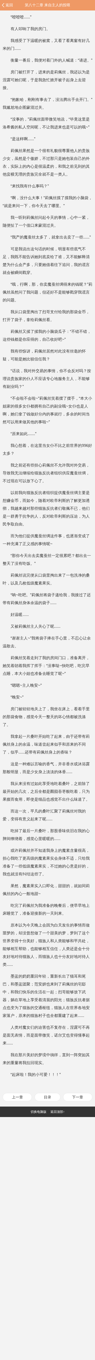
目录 (47, 1097)
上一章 (17, 1097)
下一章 (77, 1097)
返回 (9, 5)
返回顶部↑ (57, 1112)
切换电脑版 (38, 1112)
